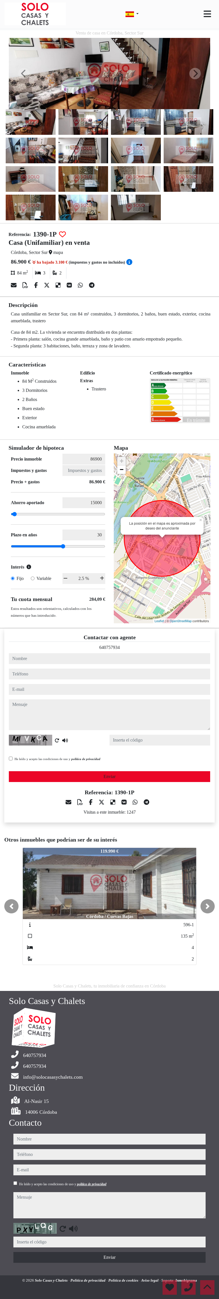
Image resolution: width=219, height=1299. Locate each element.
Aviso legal (150, 1280)
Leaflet (159, 620)
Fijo (20, 578)
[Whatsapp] (81, 285)
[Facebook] (36, 285)
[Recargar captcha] (57, 740)
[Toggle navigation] (207, 14)
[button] (11, 906)
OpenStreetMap (181, 620)
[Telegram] (91, 285)
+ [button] (121, 461)
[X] (47, 285)
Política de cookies (123, 1280)
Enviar (109, 776)
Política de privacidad (88, 1280)
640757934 (109, 647)
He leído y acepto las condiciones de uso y (57, 759)
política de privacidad (85, 759)
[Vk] (70, 285)
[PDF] (26, 285)
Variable (43, 578)
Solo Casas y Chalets (51, 1280)
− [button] (121, 469)
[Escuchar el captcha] (65, 740)
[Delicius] (59, 285)
